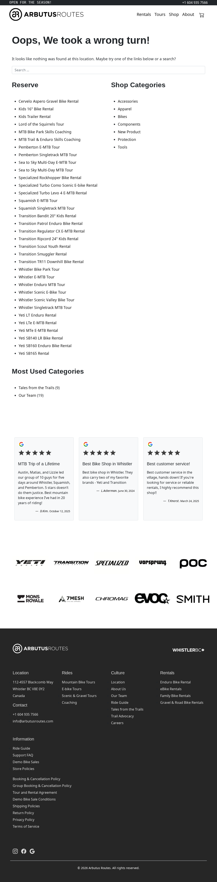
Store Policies (23, 768)
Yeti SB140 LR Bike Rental (41, 338)
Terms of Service (26, 826)
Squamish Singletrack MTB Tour (47, 208)
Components (129, 124)
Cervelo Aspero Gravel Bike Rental (49, 101)
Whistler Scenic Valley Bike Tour (46, 299)
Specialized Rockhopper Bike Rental (50, 177)
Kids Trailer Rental (35, 116)
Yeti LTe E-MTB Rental (38, 322)
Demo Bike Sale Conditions (34, 799)
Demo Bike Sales (26, 762)
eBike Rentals (171, 689)
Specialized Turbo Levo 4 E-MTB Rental (53, 192)
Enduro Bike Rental (175, 682)
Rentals (144, 14)
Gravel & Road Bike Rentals (181, 702)
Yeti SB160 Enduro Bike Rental (45, 345)
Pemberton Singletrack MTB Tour (48, 154)
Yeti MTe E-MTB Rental (38, 330)
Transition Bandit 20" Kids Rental (47, 215)
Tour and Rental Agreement (35, 792)
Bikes (122, 116)
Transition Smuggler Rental (43, 254)
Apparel (125, 108)
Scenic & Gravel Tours (79, 695)
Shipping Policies (26, 806)
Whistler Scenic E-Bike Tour (42, 292)
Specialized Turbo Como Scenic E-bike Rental (58, 185)
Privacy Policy (23, 819)
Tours (160, 14)
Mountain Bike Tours (78, 682)
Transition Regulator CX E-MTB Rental (52, 231)
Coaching (69, 702)
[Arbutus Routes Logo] (14, 14)
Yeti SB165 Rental (34, 353)
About (188, 14)
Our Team (27, 395)
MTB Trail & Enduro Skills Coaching (50, 139)
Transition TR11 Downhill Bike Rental (51, 261)
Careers (117, 723)
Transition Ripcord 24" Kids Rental (48, 238)
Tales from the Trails (36, 387)
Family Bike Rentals (175, 695)
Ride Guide (119, 702)
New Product (129, 131)
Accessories (128, 101)
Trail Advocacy (122, 716)
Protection (127, 139)
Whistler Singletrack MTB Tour (45, 307)
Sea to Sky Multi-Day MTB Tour (46, 169)
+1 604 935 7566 (25, 714)
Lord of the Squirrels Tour (41, 124)
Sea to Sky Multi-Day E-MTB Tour (47, 162)
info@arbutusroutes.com (33, 721)
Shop (174, 14)
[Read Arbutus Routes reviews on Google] (32, 851)
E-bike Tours (72, 689)
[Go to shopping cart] (202, 14)
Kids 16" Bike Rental (36, 108)
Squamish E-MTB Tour (38, 200)
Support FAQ (23, 755)
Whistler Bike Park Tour (39, 269)
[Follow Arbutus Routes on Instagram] (15, 851)
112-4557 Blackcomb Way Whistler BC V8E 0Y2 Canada (33, 689)
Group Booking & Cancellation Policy (42, 785)
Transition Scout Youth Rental (45, 246)
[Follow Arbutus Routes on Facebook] (23, 851)
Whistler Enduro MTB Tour (42, 284)
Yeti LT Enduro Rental (37, 315)
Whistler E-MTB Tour (36, 276)
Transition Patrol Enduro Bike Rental (51, 223)
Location (118, 682)
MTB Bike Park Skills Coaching (45, 131)
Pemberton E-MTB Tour (39, 147)
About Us (118, 689)
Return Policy (23, 812)
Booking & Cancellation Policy (36, 779)
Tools (122, 147)
